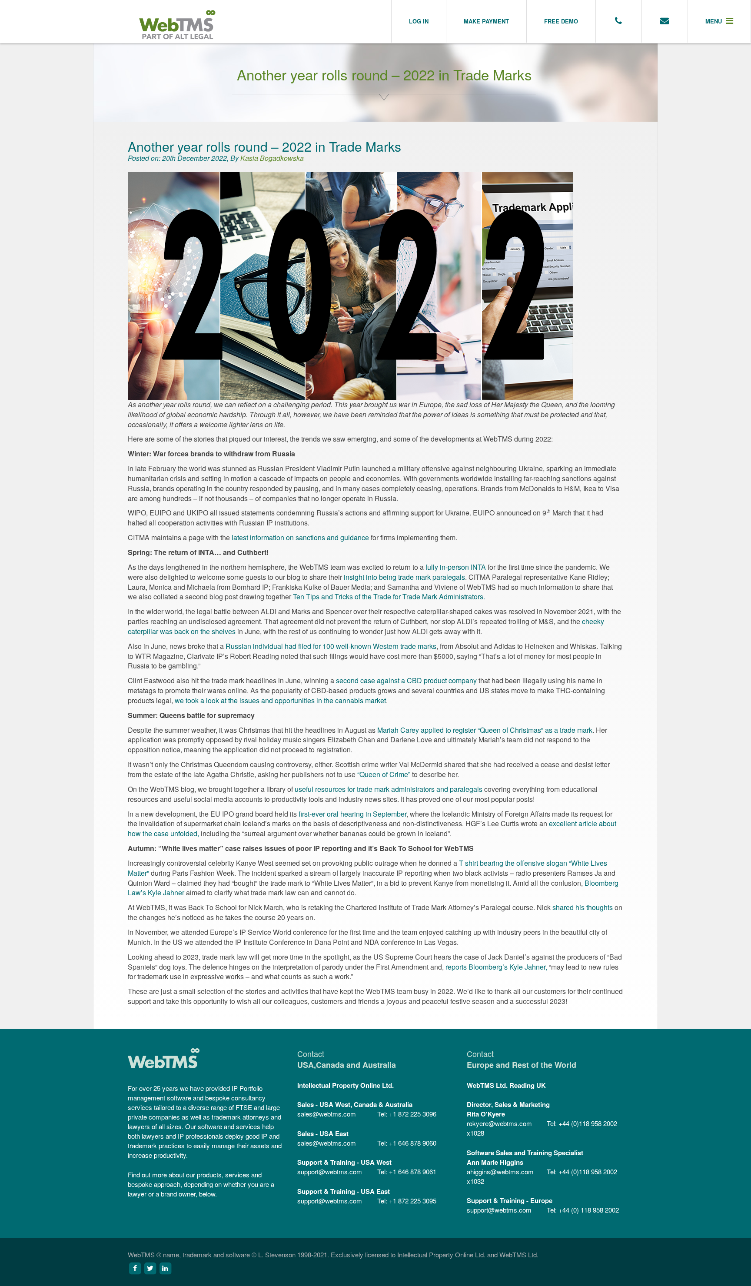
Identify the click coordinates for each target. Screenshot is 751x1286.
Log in (419, 21)
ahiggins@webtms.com (500, 1171)
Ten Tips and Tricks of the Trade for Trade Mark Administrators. (389, 596)
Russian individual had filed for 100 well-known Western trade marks (331, 646)
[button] (719, 21)
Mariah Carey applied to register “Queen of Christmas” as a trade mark (484, 730)
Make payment (486, 21)
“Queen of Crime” (383, 774)
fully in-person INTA (455, 567)
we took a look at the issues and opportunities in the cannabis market (280, 700)
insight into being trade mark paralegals (404, 577)
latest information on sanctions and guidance (300, 537)
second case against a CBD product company (406, 680)
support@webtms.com (329, 1171)
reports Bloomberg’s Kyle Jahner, (496, 967)
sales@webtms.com (326, 1113)
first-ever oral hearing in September (352, 814)
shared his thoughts (582, 907)
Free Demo (561, 21)
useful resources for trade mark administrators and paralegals (388, 789)
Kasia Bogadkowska (272, 158)
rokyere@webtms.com (499, 1123)
